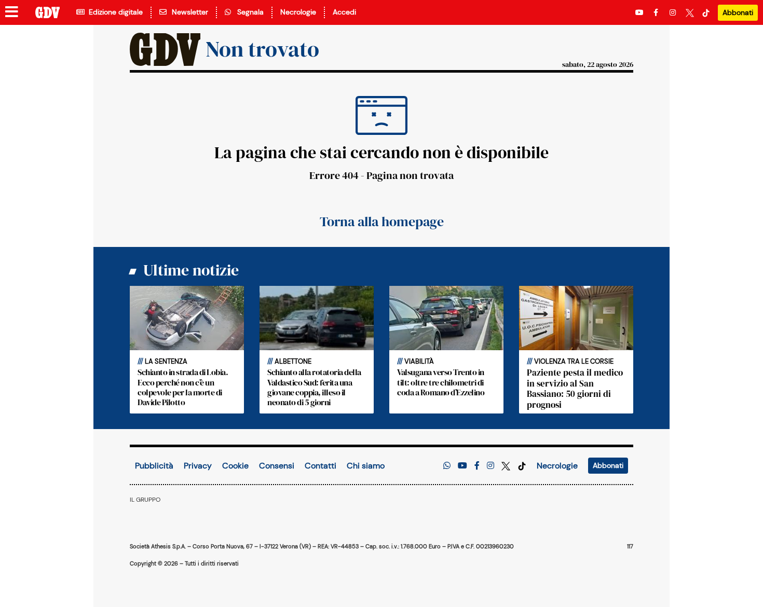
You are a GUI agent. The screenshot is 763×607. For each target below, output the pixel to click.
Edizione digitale (114, 12)
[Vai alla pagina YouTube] (640, 12)
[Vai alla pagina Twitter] (690, 12)
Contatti (320, 465)
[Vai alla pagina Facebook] (657, 12)
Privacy (198, 465)
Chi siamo (366, 465)
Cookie (235, 465)
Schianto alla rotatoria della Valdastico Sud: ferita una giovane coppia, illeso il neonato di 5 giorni (314, 387)
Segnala (248, 12)
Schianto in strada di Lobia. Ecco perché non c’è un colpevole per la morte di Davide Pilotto (183, 387)
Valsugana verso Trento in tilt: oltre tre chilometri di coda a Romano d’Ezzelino (440, 381)
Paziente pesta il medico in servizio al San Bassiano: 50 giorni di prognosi (575, 388)
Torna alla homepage (382, 221)
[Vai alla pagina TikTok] (706, 12)
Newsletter (188, 12)
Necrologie (298, 12)
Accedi (344, 12)
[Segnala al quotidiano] (447, 465)
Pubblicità (154, 465)
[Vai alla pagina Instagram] (674, 12)
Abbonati (738, 12)
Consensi (276, 465)
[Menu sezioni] (12, 12)
